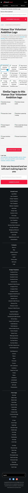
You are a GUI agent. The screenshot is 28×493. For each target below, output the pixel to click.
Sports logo (14, 467)
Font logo (14, 432)
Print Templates (14, 203)
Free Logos (14, 215)
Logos (2, 24)
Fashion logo (14, 429)
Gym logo (14, 439)
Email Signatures (14, 351)
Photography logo (14, 455)
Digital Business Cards (14, 237)
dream (24, 157)
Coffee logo (14, 409)
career (17, 158)
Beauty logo (14, 400)
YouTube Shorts (14, 340)
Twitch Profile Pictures (14, 328)
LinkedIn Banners (14, 296)
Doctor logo (14, 422)
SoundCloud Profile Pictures (14, 316)
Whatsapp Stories (14, 335)
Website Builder (14, 232)
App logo (14, 395)
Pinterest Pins (14, 303)
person (20, 157)
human (2, 158)
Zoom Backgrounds (14, 347)
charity (6, 158)
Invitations (14, 368)
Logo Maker (5, 5)
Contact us (14, 254)
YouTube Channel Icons (14, 345)
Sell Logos (14, 261)
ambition (12, 160)
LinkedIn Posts (14, 298)
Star (8, 35)
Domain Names (14, 239)
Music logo (14, 450)
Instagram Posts (14, 286)
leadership (22, 158)
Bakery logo (14, 397)
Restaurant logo (14, 459)
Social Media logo (14, 464)
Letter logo (14, 441)
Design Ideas (14, 210)
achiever (8, 160)
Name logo (14, 452)
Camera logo (14, 407)
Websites (23, 5)
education (22, 36)
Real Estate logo (14, 457)
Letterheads (14, 380)
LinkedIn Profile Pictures (14, 300)
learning (3, 38)
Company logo (14, 412)
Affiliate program (14, 252)
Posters (14, 363)
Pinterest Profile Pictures (14, 308)
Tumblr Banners (14, 323)
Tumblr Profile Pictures (14, 321)
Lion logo (14, 445)
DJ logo (14, 420)
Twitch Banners (14, 326)
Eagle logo (14, 425)
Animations (14, 377)
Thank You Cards (14, 370)
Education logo (14, 427)
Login (14, 264)
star (2, 157)
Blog (14, 249)
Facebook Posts (14, 272)
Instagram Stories (14, 291)
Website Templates (14, 206)
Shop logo (14, 462)
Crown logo (14, 416)
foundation (16, 157)
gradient (13, 158)
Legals (14, 257)
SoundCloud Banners (14, 314)
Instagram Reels (14, 289)
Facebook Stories (14, 274)
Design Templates (14, 198)
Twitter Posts (14, 333)
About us (14, 247)
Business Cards (14, 5)
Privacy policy (14, 259)
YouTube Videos (14, 342)
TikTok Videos (14, 318)
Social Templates (14, 201)
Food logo (14, 434)
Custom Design (14, 222)
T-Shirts (14, 372)
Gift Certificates (14, 365)
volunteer (3, 160)
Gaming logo (14, 437)
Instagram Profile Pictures (14, 293)
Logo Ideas (14, 208)
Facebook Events (14, 279)
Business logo (14, 404)
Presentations (14, 387)
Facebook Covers (14, 277)
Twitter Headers (14, 330)
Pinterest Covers (14, 305)
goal (9, 158)
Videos (14, 375)
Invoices (14, 353)
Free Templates (14, 220)
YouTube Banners (14, 338)
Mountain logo (14, 447)
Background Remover (14, 229)
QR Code (14, 384)
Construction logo (14, 414)
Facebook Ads (14, 281)
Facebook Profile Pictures (14, 284)
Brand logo (14, 402)
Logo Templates (14, 196)
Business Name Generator (14, 225)
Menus (14, 356)
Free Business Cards (14, 217)
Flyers (14, 358)
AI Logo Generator (14, 227)
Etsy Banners (14, 382)
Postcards (14, 360)
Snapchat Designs (14, 311)
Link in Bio (14, 234)
